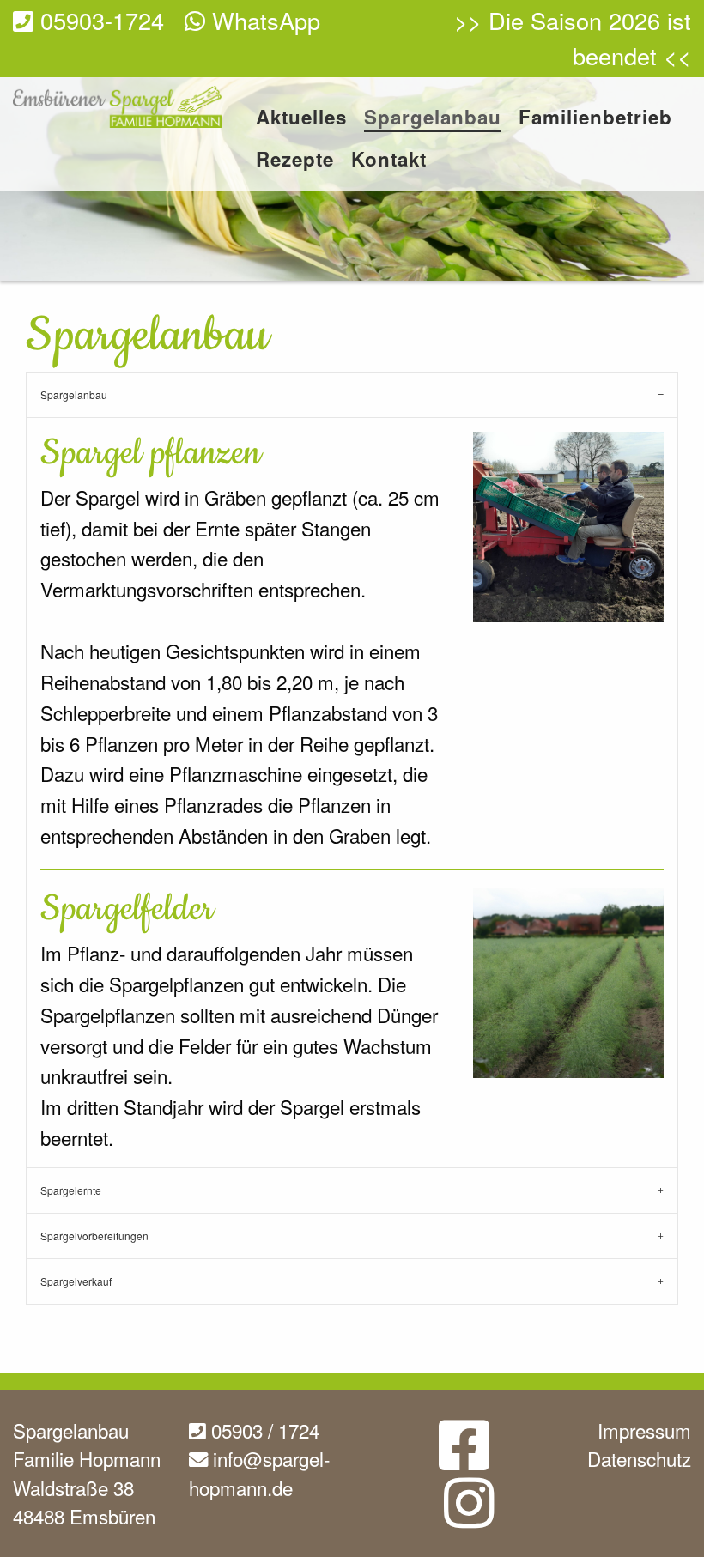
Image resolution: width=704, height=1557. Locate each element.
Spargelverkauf (76, 1281)
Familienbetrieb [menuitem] (595, 118)
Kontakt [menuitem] (389, 161)
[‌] (464, 1458)
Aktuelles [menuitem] (301, 118)
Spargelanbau (73, 394)
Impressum (644, 1430)
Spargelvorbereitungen (94, 1235)
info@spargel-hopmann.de (259, 1473)
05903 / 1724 (262, 1430)
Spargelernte (70, 1190)
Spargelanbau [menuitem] (432, 118)
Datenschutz (639, 1458)
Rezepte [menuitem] (295, 161)
